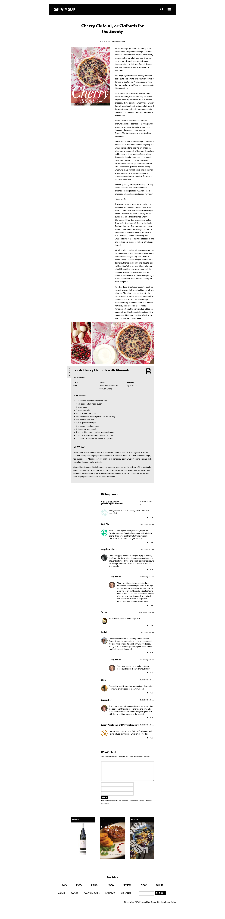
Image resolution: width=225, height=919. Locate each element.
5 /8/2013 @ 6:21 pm (147, 524)
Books (74, 893)
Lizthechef (106, 700)
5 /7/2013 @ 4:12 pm (147, 549)
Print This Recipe (149, 371)
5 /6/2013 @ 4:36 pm (147, 632)
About (61, 893)
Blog (64, 885)
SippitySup (64, 9)
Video (143, 885)
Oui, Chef (105, 524)
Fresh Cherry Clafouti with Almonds (101, 370)
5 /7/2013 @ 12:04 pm (146, 612)
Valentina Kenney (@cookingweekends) (112, 503)
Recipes (159, 885)
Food (79, 885)
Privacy (143, 902)
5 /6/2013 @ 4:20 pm (147, 680)
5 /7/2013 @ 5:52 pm (147, 577)
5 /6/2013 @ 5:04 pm (147, 660)
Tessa (104, 612)
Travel (110, 885)
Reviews (127, 885)
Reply (150, 517)
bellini (104, 632)
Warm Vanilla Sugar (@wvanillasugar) (120, 725)
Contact (110, 893)
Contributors (91, 893)
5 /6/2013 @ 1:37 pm (147, 700)
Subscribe (125, 893)
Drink (94, 885)
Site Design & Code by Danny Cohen (161, 902)
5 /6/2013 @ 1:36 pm (147, 725)
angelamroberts (109, 549)
